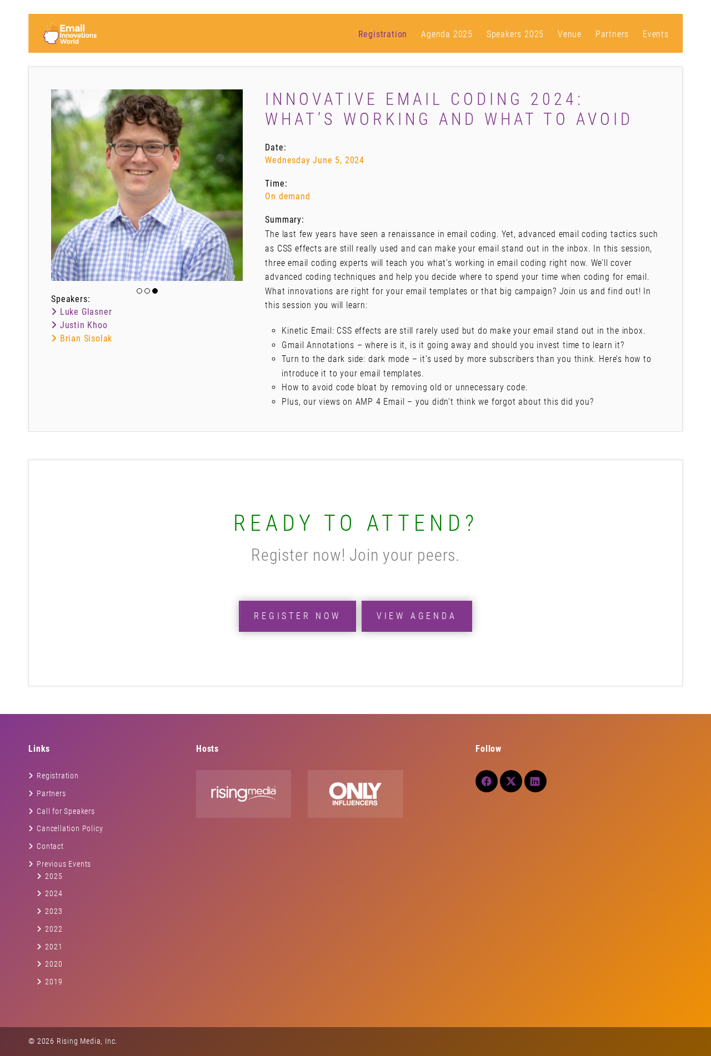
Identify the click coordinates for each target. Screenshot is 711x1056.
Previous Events (64, 863)
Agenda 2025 (447, 34)
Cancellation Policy (70, 828)
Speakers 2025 (515, 34)
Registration (383, 34)
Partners (612, 34)
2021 (53, 946)
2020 (53, 963)
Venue (570, 34)
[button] (139, 291)
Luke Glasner (84, 311)
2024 (53, 893)
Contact (50, 846)
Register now (297, 616)
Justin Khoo (82, 325)
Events (656, 34)
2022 (53, 928)
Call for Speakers (66, 811)
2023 (53, 911)
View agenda (417, 616)
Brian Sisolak (84, 338)
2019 (53, 981)
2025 (53, 876)
